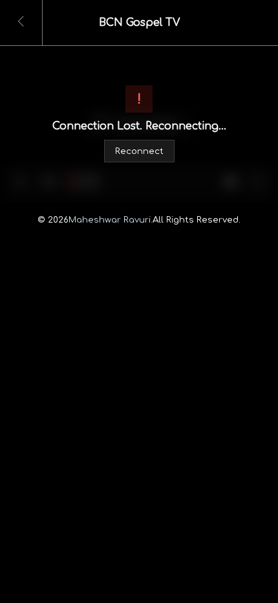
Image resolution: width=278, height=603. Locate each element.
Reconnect (139, 152)
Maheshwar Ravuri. (111, 220)
